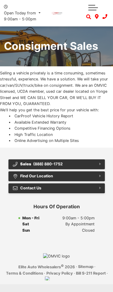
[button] (93, 7)
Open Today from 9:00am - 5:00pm (20, 16)
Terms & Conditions (24, 273)
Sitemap (85, 266)
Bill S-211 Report (91, 273)
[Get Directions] (97, 17)
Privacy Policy (59, 273)
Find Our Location (36, 176)
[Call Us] (104, 17)
